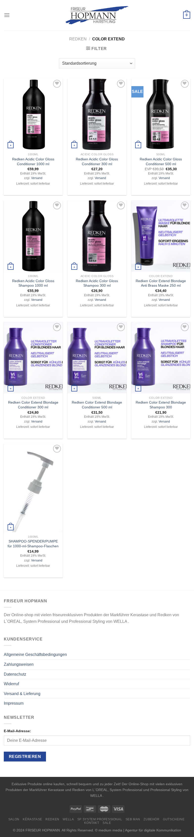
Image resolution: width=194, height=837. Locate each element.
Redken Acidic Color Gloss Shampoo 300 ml (97, 283)
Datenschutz (15, 674)
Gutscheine (173, 819)
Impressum (13, 703)
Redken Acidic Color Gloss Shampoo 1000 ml (33, 283)
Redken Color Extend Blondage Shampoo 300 (161, 404)
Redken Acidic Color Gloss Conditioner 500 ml (161, 161)
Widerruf (11, 684)
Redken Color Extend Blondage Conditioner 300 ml (33, 404)
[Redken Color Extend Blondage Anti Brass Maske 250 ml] (160, 236)
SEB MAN (133, 819)
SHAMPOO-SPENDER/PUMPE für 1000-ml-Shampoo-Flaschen (33, 543)
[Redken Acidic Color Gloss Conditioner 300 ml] (96, 114)
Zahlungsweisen (19, 664)
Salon (13, 819)
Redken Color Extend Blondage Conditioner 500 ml (97, 404)
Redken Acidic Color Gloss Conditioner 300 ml (97, 161)
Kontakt (91, 823)
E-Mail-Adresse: (17, 731)
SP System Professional (99, 819)
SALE (107, 823)
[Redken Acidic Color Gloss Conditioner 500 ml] (160, 114)
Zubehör (151, 819)
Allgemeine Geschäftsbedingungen (35, 654)
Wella (68, 819)
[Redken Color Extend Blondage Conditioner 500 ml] (96, 357)
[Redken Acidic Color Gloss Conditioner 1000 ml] (33, 114)
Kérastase (32, 819)
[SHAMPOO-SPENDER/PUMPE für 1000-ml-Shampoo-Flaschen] (33, 488)
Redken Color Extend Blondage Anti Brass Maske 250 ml (161, 283)
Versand (36, 178)
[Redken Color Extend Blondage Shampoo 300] (160, 357)
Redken (78, 39)
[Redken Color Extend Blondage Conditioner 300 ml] (33, 357)
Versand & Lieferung (22, 694)
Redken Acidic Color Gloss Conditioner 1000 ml (33, 161)
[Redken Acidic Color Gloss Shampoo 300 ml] (96, 236)
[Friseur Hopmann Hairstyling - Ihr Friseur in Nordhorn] (97, 15)
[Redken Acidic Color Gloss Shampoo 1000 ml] (33, 236)
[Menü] (7, 15)
